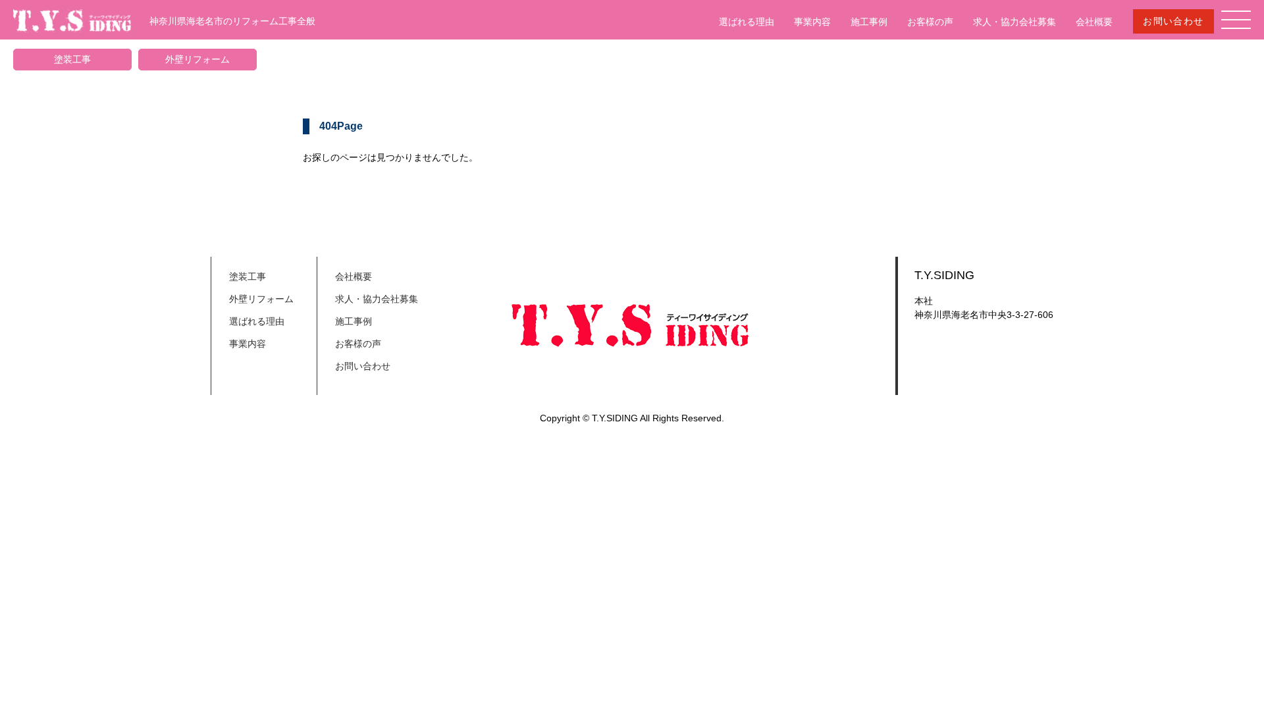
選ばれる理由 (746, 21)
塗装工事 (72, 59)
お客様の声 (930, 21)
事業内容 (812, 21)
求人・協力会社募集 (1014, 21)
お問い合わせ (1173, 21)
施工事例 (869, 21)
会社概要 (1094, 21)
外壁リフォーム (197, 59)
